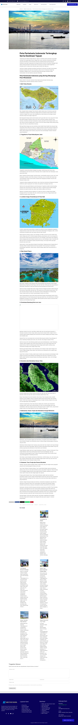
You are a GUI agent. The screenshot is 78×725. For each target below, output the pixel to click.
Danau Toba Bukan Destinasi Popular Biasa (43, 570)
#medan (36, 504)
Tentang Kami (44, 4)
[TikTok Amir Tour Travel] (70, 1)
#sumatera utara (42, 504)
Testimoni (36, 4)
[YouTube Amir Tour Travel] (68, 1)
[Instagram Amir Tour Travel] (65, 1)
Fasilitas (24, 4)
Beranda (18, 4)
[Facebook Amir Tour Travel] (63, 1)
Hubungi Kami (52, 4)
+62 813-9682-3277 (63, 704)
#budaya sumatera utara (28, 504)
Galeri (30, 4)
